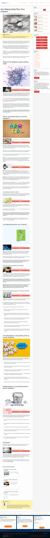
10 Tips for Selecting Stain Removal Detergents (42, 30)
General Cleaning (37, 57)
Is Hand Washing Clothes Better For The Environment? (11, 489)
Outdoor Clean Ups (38, 62)
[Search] (44, 10)
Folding (36, 56)
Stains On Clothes (37, 65)
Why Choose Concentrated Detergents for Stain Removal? (43, 15)
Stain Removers (37, 64)
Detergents (36, 55)
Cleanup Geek (7, 530)
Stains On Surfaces (38, 66)
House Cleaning (37, 58)
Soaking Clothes (37, 63)
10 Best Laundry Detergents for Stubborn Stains (42, 19)
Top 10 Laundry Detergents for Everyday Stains (42, 22)
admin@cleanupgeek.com (37, 523)
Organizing (36, 61)
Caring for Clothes (37, 54)
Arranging (36, 53)
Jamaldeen (6, 13)
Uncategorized (37, 67)
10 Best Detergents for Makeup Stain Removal (42, 26)
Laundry (36, 60)
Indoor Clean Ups (37, 59)
